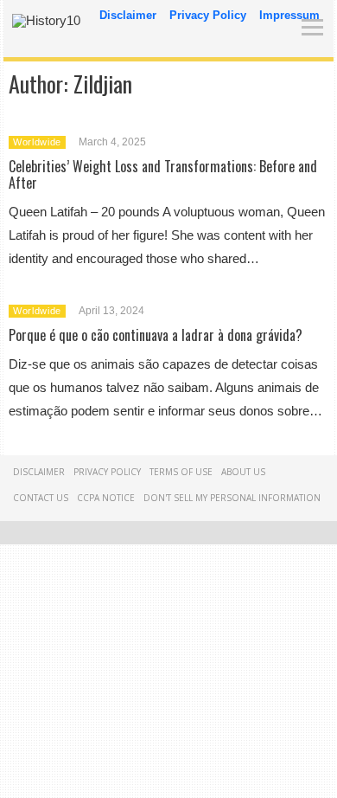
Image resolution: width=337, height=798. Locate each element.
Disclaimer (127, 15)
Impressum (289, 15)
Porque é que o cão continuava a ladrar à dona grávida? (155, 335)
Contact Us (40, 498)
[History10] (46, 20)
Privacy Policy (207, 15)
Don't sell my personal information (232, 498)
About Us (243, 472)
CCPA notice (106, 498)
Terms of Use (181, 472)
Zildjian (102, 83)
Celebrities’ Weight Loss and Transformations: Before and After (163, 174)
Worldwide (37, 142)
